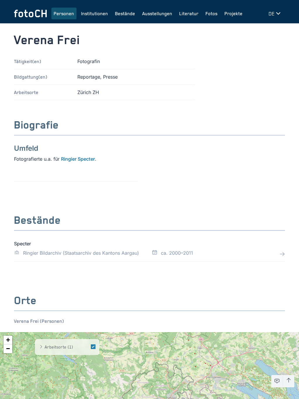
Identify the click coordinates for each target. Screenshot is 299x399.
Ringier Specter (78, 159)
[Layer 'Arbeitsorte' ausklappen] (41, 347)
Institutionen (94, 13)
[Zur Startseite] (30, 13)
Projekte (234, 13)
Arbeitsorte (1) (59, 346)
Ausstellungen (157, 13)
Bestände (125, 13)
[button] (8, 340)
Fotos (212, 13)
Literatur (189, 13)
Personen (64, 13)
